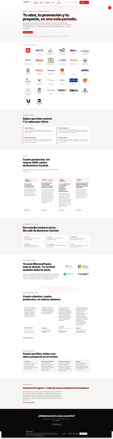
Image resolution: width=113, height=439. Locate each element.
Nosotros (68, 2)
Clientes (64, 2)
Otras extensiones (59, 2)
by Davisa (24, 3)
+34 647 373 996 (82, 2)
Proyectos (53, 2)
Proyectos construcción (35, 2)
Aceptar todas (83, 433)
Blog (72, 2)
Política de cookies (40, 435)
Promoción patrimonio (42, 2)
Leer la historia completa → (29, 402)
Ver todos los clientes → (28, 337)
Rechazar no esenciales (73, 433)
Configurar (64, 433)
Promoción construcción (47, 2)
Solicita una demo (28, 32)
